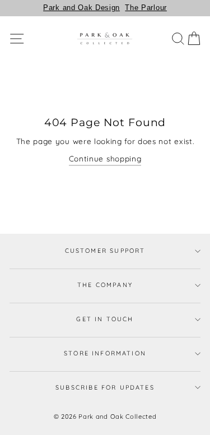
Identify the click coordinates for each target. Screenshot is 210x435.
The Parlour (145, 7)
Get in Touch (104, 319)
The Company (105, 285)
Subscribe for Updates (105, 387)
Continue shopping (105, 158)
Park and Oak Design (81, 7)
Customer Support (105, 250)
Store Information (105, 353)
